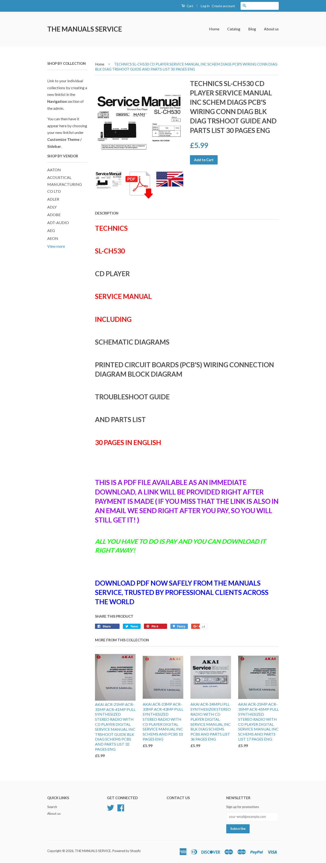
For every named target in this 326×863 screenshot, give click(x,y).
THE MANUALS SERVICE (84, 29)
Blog (252, 29)
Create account (223, 6)
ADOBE (54, 214)
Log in (205, 6)
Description (106, 213)
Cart (189, 6)
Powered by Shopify (126, 851)
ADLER (53, 199)
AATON (54, 169)
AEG (51, 230)
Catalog (233, 29)
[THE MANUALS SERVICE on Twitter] (110, 807)
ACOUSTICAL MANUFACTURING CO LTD (64, 184)
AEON (52, 238)
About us (271, 29)
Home (214, 29)
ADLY (52, 207)
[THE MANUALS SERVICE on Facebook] (120, 807)
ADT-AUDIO (58, 222)
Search (52, 807)
